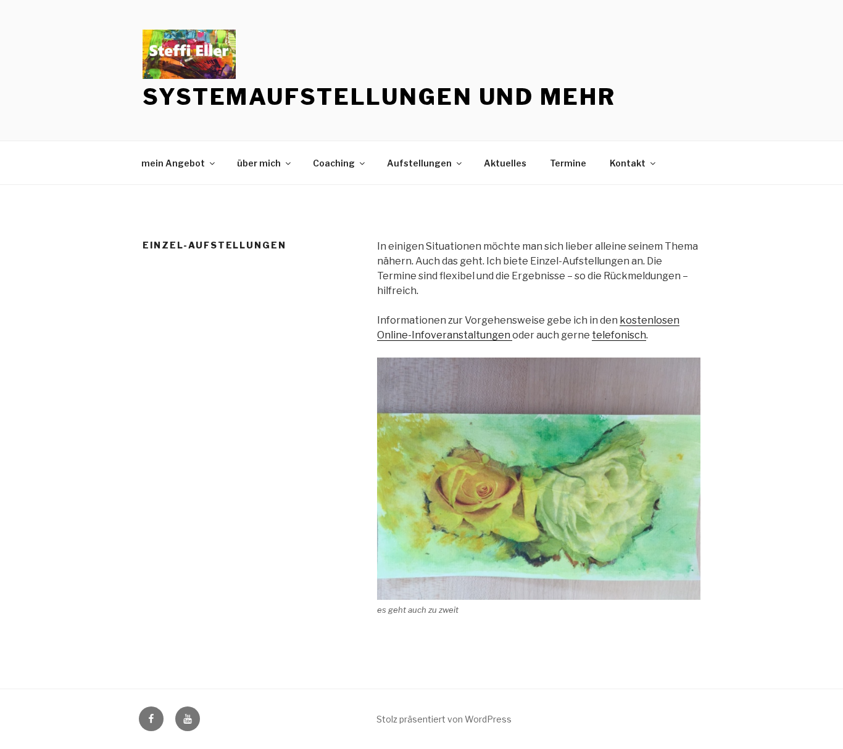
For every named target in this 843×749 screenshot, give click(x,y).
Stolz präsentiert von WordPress (444, 719)
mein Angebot (173, 163)
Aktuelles (505, 163)
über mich (259, 163)
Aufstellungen (419, 163)
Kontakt (628, 163)
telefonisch (619, 335)
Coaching (334, 163)
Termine (568, 163)
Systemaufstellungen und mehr (379, 96)
